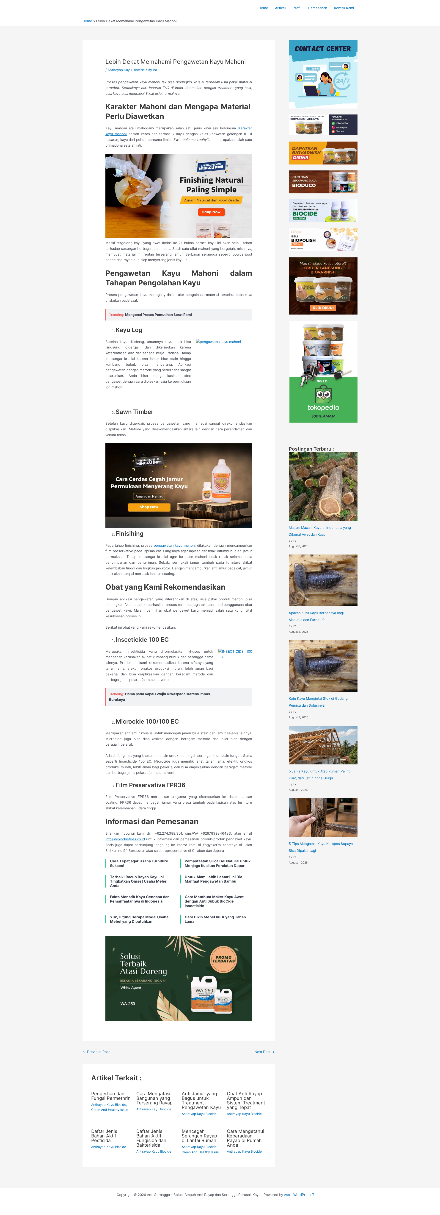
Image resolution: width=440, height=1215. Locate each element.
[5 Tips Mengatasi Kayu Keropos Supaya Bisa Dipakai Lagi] (323, 817)
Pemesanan (317, 8)
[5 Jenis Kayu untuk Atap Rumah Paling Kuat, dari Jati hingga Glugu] (323, 745)
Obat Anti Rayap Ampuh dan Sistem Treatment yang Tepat (246, 1100)
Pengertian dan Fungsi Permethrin (111, 1096)
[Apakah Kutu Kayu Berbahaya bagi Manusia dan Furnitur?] (323, 580)
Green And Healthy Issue (109, 1110)
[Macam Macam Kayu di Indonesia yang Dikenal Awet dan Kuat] (323, 486)
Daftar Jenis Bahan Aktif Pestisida (104, 1136)
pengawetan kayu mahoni (175, 545)
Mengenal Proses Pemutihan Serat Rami (158, 314)
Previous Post (96, 1052)
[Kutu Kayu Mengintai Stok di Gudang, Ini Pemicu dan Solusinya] (323, 666)
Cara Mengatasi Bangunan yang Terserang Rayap (154, 1098)
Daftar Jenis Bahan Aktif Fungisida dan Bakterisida (151, 1138)
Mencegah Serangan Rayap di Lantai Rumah (199, 1136)
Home (263, 8)
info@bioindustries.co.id (125, 839)
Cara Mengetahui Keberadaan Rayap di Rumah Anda (245, 1138)
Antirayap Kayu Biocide (126, 70)
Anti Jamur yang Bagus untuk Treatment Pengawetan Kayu (201, 1100)
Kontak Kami (344, 8)
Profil (297, 8)
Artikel (280, 8)
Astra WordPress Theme (304, 1195)
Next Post (265, 1052)
